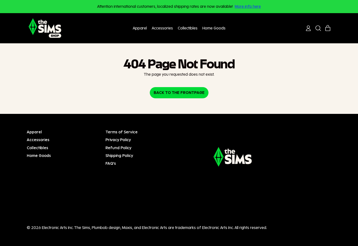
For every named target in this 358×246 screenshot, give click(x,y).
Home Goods (214, 28)
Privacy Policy (118, 139)
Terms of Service (121, 132)
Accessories (162, 28)
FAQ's (110, 163)
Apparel (140, 28)
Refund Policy (118, 147)
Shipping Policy (119, 155)
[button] (318, 28)
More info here (248, 6)
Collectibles (188, 28)
